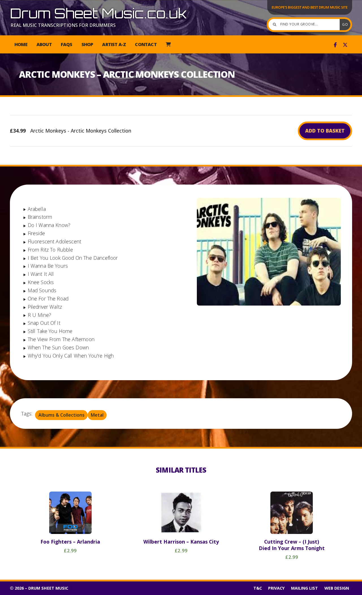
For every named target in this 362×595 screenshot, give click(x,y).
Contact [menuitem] (145, 44)
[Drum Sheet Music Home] (309, 14)
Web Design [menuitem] (336, 588)
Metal (97, 415)
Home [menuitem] (20, 44)
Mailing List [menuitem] (304, 588)
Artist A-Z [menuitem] (114, 44)
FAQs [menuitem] (66, 44)
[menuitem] (168, 44)
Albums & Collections (61, 415)
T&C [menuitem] (257, 588)
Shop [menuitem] (87, 44)
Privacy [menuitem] (276, 588)
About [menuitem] (44, 44)
